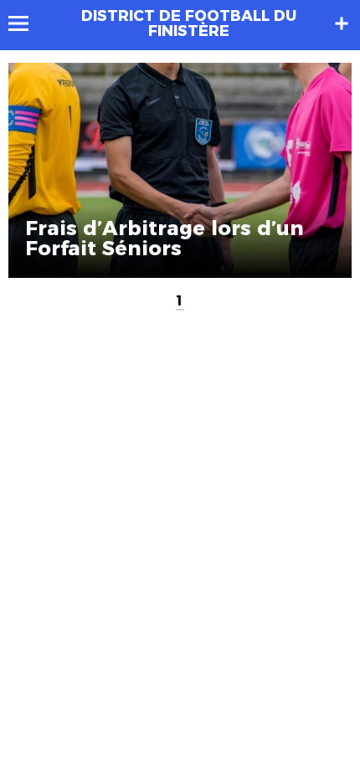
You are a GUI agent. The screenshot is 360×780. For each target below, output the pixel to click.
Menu (26, 23)
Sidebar (342, 23)
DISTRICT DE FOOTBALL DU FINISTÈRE (188, 23)
